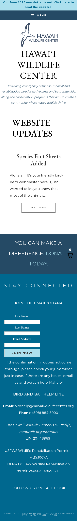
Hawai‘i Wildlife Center (38, 35)
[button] (70, 253)
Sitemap (67, 513)
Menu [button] (41, 15)
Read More (38, 207)
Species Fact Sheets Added (39, 159)
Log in (53, 515)
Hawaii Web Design (33, 515)
